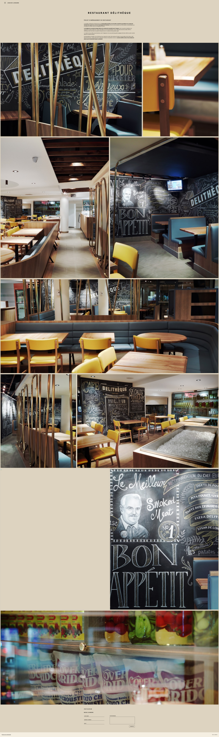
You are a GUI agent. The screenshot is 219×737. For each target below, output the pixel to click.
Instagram (88, 709)
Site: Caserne (214, 734)
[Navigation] (5, 2)
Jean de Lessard (13, 3)
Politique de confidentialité (6, 734)
